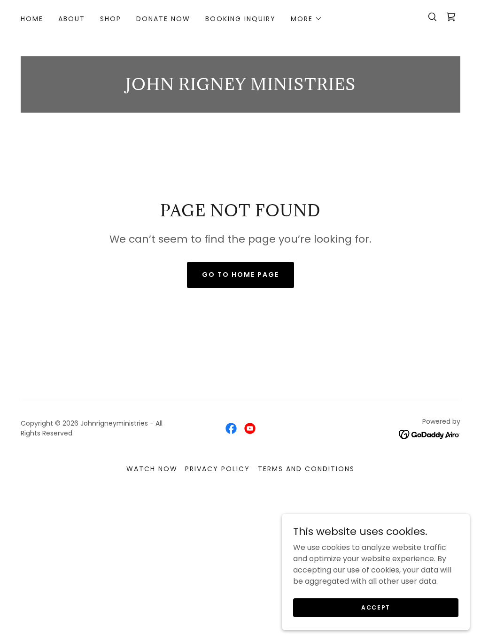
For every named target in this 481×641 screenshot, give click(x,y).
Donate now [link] (163, 18)
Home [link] (32, 18)
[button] (306, 18)
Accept (375, 607)
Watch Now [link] (152, 468)
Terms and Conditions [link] (306, 468)
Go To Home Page (240, 274)
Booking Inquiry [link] (240, 18)
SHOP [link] (110, 18)
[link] (451, 17)
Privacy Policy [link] (217, 468)
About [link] (71, 18)
